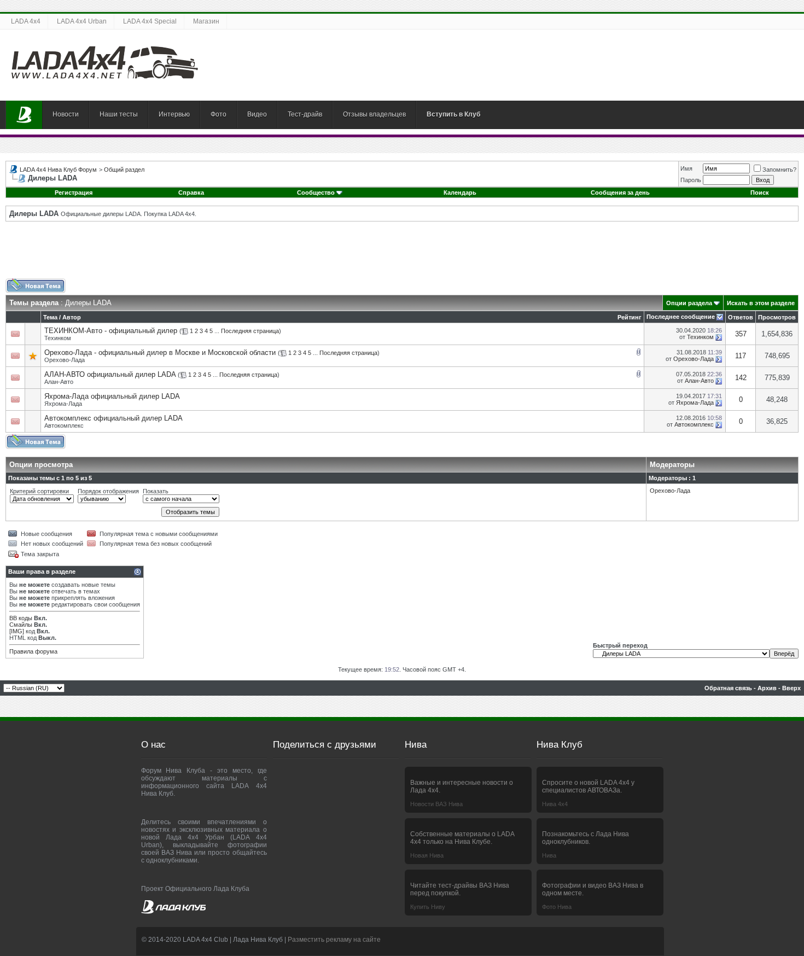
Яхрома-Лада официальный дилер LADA (112, 396)
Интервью (174, 114)
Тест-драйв (305, 114)
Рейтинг (629, 317)
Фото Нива (557, 906)
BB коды (20, 618)
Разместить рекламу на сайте (334, 939)
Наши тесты (119, 114)
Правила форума (33, 651)
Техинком (57, 338)
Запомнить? (779, 169)
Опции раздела (689, 303)
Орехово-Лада (64, 360)
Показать (155, 491)
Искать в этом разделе (761, 303)
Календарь (460, 192)
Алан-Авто (58, 381)
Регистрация (73, 192)
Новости (66, 114)
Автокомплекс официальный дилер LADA (113, 418)
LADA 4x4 (25, 21)
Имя (686, 168)
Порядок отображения (108, 491)
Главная (24, 115)
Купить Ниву (427, 906)
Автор (71, 317)
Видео (257, 114)
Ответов (740, 317)
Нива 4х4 (555, 804)
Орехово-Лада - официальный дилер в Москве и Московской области (160, 352)
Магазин (206, 21)
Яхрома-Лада (63, 403)
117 (740, 356)
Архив (767, 688)
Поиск (759, 192)
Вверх (791, 688)
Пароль (690, 180)
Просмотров (777, 317)
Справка (191, 192)
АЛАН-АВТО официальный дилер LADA (110, 374)
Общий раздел (124, 169)
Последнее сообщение (680, 316)
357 (741, 334)
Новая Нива (427, 855)
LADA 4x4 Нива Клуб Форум (58, 169)
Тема (50, 317)
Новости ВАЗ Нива (436, 804)
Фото (218, 114)
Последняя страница (250, 331)
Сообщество (316, 192)
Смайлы (20, 624)
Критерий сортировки (39, 491)
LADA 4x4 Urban (82, 21)
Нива (549, 855)
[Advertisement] (402, 253)
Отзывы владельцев (374, 114)
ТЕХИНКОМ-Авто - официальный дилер (110, 331)
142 (741, 378)
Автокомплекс (64, 425)
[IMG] (16, 631)
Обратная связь (728, 688)
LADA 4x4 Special (150, 21)
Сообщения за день (620, 192)
